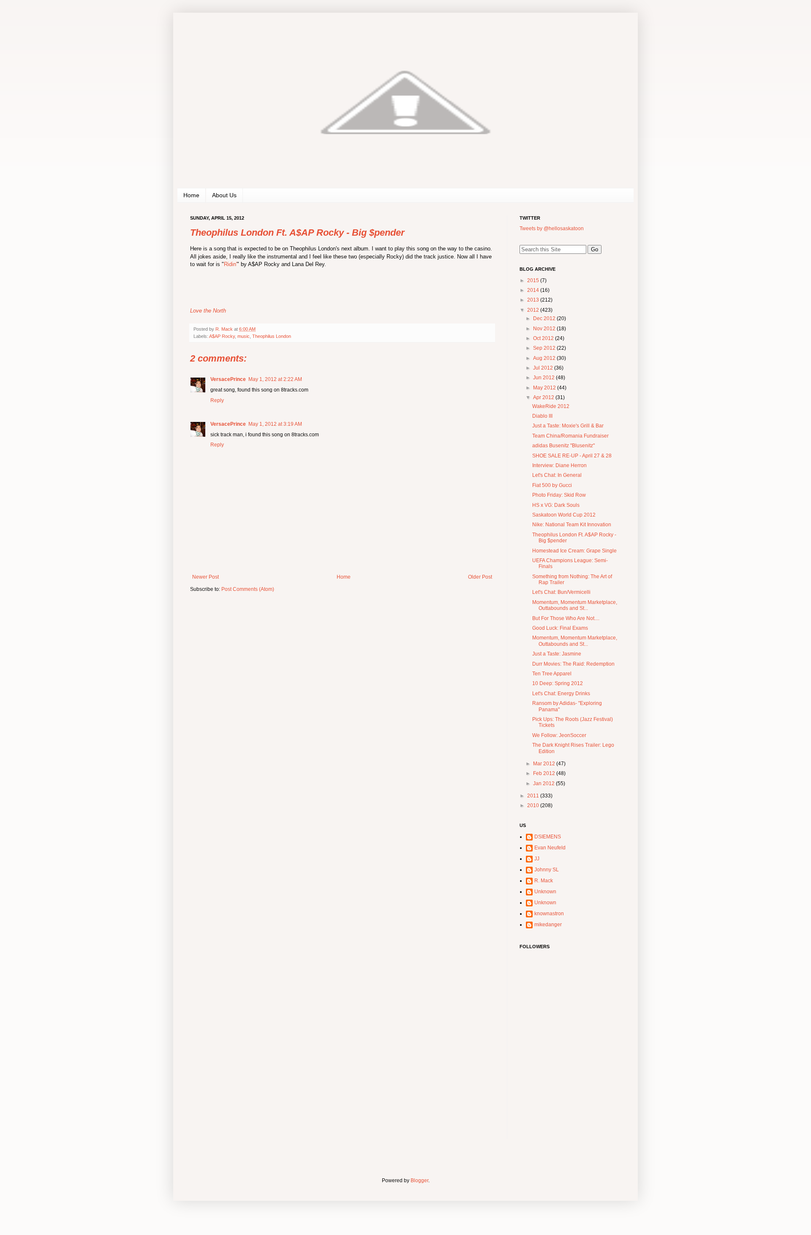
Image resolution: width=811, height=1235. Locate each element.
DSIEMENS (547, 837)
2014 (533, 290)
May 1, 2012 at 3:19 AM (275, 424)
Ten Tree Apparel (552, 674)
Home (191, 195)
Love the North (208, 310)
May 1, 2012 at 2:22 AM (275, 379)
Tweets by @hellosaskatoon (552, 228)
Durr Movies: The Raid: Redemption (573, 664)
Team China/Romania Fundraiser (570, 436)
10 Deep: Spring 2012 (557, 683)
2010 (533, 805)
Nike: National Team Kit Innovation (571, 525)
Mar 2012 (544, 764)
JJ (536, 859)
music (243, 336)
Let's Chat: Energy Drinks (561, 693)
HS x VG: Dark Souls (556, 505)
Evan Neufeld (550, 848)
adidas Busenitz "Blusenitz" (563, 446)
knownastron (549, 914)
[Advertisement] (572, 1084)
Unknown (545, 892)
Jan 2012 (544, 783)
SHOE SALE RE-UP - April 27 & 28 (572, 456)
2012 (533, 310)
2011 (533, 796)
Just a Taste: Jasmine (556, 654)
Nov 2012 (545, 329)
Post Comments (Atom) (247, 589)
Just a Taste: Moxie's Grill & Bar (568, 426)
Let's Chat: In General (557, 475)
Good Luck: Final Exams (560, 628)
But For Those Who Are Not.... (565, 618)
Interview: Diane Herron (559, 465)
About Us (224, 195)
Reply (217, 400)
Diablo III (542, 416)
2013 (533, 300)
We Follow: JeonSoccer (559, 735)
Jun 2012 (544, 378)
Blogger (419, 1180)
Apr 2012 (544, 397)
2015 (533, 280)
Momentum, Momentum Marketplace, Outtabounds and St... (574, 605)
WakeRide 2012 (550, 406)
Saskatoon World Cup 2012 (564, 515)
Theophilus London (271, 336)
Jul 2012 (543, 368)
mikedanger (548, 925)
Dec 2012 (545, 318)
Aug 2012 (545, 358)
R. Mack (543, 881)
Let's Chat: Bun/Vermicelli (561, 592)
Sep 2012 (545, 348)
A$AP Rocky (222, 336)
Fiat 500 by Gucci (552, 485)
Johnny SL (546, 870)
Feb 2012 (544, 773)
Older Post (480, 577)
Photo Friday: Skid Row (559, 495)
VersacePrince (228, 379)
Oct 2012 (544, 338)
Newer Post (205, 577)
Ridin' (230, 264)
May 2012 (545, 388)
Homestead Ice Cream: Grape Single (574, 551)
